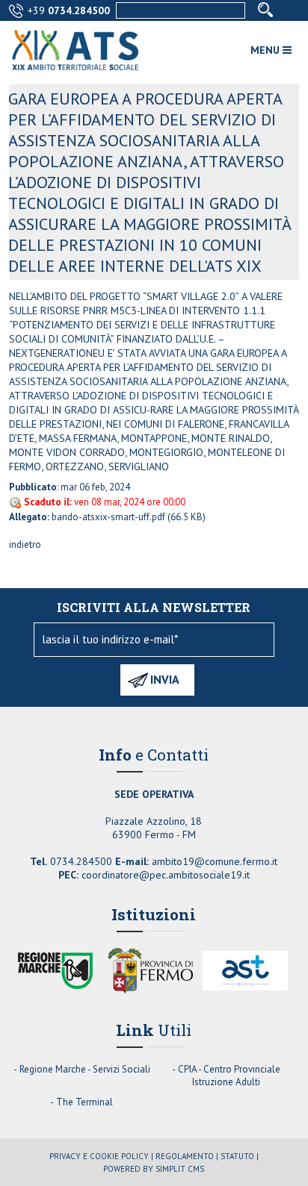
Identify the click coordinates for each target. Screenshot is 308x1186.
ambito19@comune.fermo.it (214, 861)
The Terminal (84, 1102)
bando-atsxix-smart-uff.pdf (108, 517)
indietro (25, 544)
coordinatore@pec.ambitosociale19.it (165, 874)
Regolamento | (186, 1156)
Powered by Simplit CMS (153, 1169)
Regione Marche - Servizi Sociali (84, 1069)
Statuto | (240, 1156)
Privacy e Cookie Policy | (101, 1156)
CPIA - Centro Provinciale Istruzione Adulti (229, 1075)
